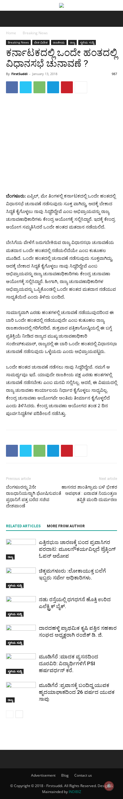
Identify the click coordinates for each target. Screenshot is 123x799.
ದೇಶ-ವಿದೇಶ (41, 42)
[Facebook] (12, 87)
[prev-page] (9, 714)
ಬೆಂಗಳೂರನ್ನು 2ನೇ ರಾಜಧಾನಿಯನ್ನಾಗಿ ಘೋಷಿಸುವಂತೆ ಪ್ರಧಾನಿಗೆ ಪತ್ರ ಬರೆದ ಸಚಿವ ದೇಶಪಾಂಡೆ (33, 496)
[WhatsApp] (39, 87)
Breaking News (35, 32)
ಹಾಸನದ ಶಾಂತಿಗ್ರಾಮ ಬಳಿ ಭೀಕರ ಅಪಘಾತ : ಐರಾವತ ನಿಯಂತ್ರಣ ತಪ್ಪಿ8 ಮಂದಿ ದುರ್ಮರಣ (89, 493)
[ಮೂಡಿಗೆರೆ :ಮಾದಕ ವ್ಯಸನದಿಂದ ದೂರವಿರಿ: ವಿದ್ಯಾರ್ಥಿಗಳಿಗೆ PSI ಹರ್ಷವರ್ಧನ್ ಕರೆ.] (21, 663)
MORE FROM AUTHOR (66, 526)
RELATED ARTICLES (23, 526)
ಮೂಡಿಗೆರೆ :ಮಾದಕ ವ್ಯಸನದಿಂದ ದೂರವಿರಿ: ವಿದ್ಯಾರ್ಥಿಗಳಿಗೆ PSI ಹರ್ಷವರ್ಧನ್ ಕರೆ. (68, 663)
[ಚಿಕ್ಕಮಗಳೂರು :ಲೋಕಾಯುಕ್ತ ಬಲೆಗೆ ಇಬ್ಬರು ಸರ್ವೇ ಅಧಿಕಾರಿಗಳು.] (21, 578)
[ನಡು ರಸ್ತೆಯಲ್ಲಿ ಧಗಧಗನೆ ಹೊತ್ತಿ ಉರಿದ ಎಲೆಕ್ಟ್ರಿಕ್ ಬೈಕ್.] (21, 606)
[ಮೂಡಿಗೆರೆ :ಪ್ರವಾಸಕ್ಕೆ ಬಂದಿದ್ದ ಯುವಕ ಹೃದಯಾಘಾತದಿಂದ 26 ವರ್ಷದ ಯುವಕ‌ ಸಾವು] (21, 692)
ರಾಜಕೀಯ (59, 42)
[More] (81, 87)
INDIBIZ (75, 791)
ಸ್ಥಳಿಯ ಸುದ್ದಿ (87, 42)
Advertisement (43, 775)
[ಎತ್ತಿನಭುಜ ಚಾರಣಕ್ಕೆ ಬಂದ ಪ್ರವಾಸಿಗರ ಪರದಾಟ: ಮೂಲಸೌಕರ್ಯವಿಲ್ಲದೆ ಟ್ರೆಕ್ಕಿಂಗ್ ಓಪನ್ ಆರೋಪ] (21, 549)
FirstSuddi (19, 73)
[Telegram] (53, 87)
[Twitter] (26, 87)
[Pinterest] (67, 87)
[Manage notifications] (109, 786)
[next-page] (19, 714)
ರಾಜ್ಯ (72, 42)
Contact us (83, 775)
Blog (65, 775)
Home (11, 32)
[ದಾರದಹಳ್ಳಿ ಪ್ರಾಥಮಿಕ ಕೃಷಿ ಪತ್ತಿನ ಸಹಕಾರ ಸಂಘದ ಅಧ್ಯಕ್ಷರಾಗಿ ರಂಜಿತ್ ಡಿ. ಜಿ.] (21, 635)
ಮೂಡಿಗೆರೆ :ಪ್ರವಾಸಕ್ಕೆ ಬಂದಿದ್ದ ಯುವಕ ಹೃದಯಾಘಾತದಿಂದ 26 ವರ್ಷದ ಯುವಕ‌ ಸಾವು (77, 692)
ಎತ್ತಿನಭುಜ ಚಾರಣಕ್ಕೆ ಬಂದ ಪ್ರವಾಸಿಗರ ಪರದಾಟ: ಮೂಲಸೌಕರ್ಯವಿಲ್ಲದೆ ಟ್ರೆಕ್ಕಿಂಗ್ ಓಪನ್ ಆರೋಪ (77, 549)
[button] (10, 19)
